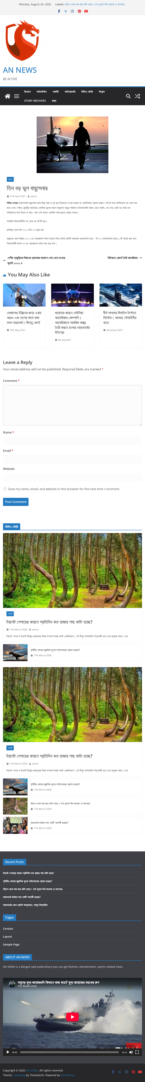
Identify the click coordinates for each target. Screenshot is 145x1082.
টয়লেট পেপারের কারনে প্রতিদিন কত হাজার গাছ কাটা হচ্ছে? (49, 622)
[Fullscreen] (137, 1052)
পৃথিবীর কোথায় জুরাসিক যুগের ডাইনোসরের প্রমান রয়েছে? (55, 650)
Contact (8, 928)
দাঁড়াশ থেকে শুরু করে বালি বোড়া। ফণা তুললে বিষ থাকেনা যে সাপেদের (94, 4)
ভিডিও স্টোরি (87, 91)
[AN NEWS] (7, 96)
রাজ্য (54, 100)
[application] (72, 1017)
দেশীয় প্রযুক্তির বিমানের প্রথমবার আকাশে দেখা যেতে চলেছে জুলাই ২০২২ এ (36, 260)
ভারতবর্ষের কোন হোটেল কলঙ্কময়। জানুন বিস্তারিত (25, 905)
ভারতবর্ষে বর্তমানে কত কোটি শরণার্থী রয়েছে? (49, 822)
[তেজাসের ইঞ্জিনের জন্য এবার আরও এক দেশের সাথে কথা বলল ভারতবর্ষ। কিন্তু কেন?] (24, 286)
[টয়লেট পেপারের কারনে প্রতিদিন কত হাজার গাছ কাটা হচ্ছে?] (72, 570)
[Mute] (131, 1052)
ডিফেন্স (102, 91)
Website (9, 469)
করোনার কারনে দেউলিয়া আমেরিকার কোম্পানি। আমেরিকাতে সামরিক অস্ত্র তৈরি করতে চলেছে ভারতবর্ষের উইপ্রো (72, 322)
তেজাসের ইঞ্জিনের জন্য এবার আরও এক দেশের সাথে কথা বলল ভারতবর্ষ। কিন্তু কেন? (24, 317)
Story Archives (35, 100)
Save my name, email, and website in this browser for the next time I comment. (64, 489)
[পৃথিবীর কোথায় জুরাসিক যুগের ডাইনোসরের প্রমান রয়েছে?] (15, 652)
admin (33, 196)
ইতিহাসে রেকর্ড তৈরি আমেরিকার (122, 258)
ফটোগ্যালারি (70, 91)
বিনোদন (27, 91)
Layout (7, 936)
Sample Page (11, 944)
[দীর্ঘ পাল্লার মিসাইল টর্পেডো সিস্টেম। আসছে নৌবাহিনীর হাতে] (120, 286)
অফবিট (56, 91)
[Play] (8, 1052)
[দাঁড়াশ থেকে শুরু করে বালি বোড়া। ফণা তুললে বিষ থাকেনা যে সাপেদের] (15, 806)
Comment (11, 381)
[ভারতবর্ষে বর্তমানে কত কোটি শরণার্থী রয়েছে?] (15, 825)
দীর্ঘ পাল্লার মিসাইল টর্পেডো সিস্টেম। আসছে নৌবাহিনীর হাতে (119, 317)
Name (8, 432)
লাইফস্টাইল (42, 91)
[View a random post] (137, 96)
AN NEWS (20, 70)
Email (8, 451)
